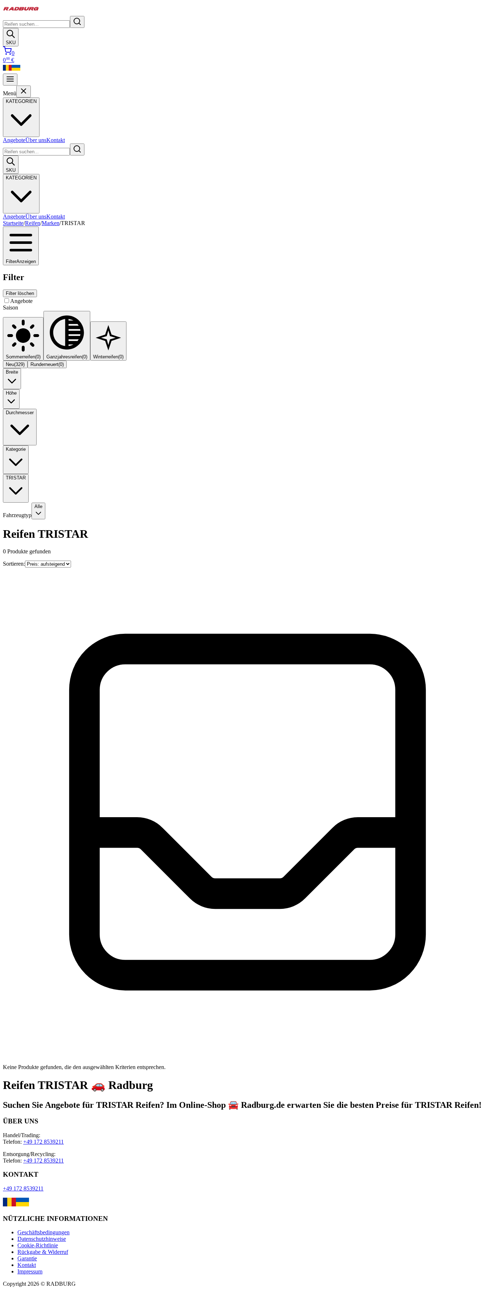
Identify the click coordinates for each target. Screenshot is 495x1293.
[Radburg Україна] (16, 70)
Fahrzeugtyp (17, 515)
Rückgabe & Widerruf (42, 1252)
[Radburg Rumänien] (7, 70)
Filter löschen (20, 293)
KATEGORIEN (21, 177)
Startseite (13, 223)
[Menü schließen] (23, 91)
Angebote (14, 140)
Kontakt (55, 140)
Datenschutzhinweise (41, 1239)
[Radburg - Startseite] (21, 12)
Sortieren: (14, 564)
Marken (50, 223)
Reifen (32, 223)
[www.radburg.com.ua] (22, 1204)
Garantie (27, 1258)
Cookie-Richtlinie (37, 1245)
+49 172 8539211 (43, 1142)
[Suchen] (77, 22)
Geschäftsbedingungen (43, 1232)
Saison (10, 307)
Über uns (35, 140)
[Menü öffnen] (10, 80)
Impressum (29, 1271)
